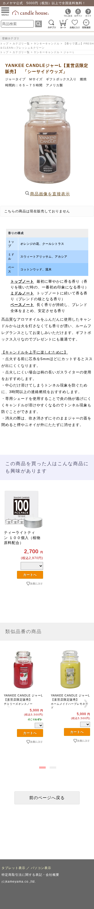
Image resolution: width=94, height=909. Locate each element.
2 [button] (52, 766)
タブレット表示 (13, 868)
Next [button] (86, 703)
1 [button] (42, 766)
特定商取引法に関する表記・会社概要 (30, 874)
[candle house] (30, 13)
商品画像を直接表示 (50, 194)
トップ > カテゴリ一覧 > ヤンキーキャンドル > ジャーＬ (37, 52)
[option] (23, 546)
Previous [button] (7, 703)
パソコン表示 (41, 868)
